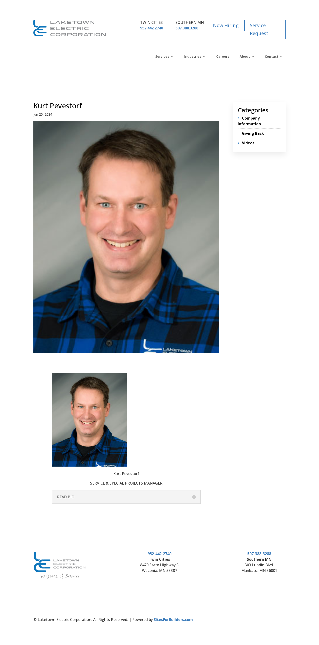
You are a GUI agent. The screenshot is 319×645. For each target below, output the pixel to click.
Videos (248, 142)
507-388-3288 (259, 553)
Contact (271, 57)
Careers (222, 57)
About (245, 57)
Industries (192, 57)
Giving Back (253, 133)
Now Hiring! (226, 25)
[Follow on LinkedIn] (258, 620)
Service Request (259, 29)
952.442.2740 (151, 28)
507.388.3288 (186, 28)
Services (162, 57)
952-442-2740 (159, 553)
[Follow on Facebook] (249, 620)
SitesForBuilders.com (173, 619)
